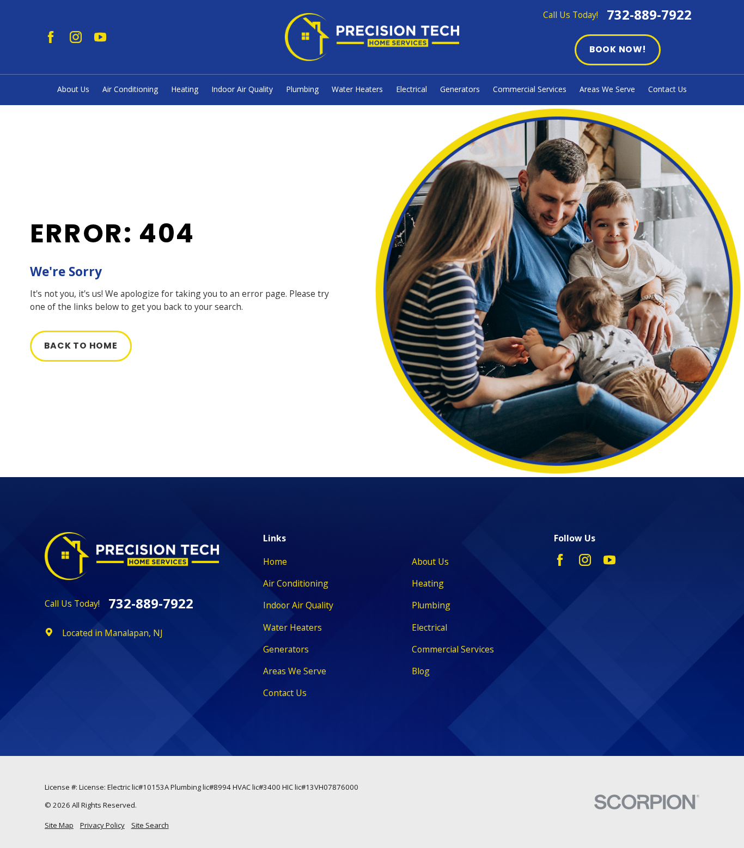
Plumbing (431, 605)
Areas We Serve (294, 671)
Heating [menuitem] (184, 89)
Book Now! (617, 49)
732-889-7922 (649, 15)
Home (275, 562)
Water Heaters (292, 627)
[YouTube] (100, 37)
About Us (430, 562)
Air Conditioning (295, 583)
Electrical (429, 627)
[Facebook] (51, 37)
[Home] (372, 37)
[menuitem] (59, 825)
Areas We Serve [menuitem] (607, 89)
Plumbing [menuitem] (302, 89)
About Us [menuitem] (73, 89)
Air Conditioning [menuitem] (130, 89)
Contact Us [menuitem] (667, 89)
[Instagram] (76, 37)
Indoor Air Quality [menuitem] (242, 89)
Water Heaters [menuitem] (357, 89)
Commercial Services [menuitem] (529, 89)
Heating (428, 583)
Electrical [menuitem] (411, 89)
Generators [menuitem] (460, 89)
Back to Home (80, 345)
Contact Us (285, 693)
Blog (421, 671)
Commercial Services (453, 649)
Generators (286, 649)
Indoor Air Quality (298, 605)
